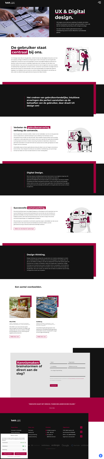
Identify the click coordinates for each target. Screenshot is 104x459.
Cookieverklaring (10, 456)
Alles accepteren (8, 453)
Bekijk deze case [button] (14, 336)
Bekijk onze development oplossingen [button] (24, 228)
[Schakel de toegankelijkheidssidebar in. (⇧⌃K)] (100, 455)
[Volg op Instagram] (81, 436)
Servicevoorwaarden (80, 378)
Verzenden (53, 385)
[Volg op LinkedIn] (81, 432)
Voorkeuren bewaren (20, 453)
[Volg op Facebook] (81, 427)
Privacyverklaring (17, 456)
